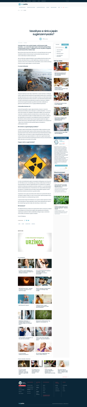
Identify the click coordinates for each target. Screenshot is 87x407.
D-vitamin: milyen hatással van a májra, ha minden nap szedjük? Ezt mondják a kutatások (26, 271)
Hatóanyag (65, 44)
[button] (30, 382)
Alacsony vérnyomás (37, 387)
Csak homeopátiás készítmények (60, 56)
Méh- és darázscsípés (37, 394)
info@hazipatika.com (66, 403)
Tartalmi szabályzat (21, 393)
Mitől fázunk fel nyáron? (24, 305)
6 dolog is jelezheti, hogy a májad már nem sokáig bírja (61, 133)
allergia (47, 7)
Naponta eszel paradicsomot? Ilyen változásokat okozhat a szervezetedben (60, 74)
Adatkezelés (20, 391)
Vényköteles (59, 51)
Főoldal (19, 10)
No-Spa (44, 390)
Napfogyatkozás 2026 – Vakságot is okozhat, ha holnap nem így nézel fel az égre (26, 289)
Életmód (22, 10)
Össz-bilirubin (28, 391)
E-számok (64, 390)
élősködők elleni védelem (31, 7)
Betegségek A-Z (38, 383)
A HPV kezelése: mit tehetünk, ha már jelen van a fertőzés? (26, 338)
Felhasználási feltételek (21, 389)
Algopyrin (44, 385)
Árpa (36, 389)
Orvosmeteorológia (22, 7)
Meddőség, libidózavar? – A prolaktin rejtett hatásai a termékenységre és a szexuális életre (25, 322)
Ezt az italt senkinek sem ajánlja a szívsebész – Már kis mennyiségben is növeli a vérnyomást (43, 272)
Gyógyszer (57, 44)
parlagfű (56, 205)
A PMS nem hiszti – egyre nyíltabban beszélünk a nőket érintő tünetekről (42, 306)
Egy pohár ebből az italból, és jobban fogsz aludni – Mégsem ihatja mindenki (63, 371)
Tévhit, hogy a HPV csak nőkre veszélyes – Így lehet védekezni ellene (43, 338)
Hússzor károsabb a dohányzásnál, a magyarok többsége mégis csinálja (43, 289)
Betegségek (56, 385)
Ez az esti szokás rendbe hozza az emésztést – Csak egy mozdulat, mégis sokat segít (23, 372)
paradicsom (56, 71)
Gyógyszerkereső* (46, 382)
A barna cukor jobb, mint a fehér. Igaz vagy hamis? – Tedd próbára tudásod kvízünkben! (61, 185)
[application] (35, 242)
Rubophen (44, 392)
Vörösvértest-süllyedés (30, 385)
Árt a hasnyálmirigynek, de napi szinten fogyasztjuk (61, 104)
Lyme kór (59, 7)
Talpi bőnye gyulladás (37, 391)
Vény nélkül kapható (60, 53)
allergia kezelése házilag (41, 7)
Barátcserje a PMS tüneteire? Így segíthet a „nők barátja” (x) (43, 321)
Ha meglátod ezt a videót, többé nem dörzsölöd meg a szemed (36, 371)
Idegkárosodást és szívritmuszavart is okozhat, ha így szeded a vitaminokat (61, 88)
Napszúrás (37, 385)
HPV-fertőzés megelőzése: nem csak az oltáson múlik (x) (43, 354)
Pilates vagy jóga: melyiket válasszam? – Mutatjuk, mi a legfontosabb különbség (50, 371)
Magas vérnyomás (53, 7)
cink (55, 116)
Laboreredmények (30, 382)
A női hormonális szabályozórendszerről (23, 354)
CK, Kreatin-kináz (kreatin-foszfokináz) (30, 389)
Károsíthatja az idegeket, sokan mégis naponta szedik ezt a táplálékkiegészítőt (61, 119)
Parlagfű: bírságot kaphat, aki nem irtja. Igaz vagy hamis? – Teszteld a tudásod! (61, 207)
